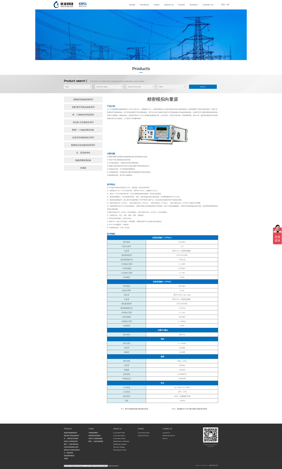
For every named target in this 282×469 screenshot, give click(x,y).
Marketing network (169, 435)
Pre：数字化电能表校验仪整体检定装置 (134, 409)
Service (165, 438)
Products (144, 5)
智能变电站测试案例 (94, 435)
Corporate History (119, 435)
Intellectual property (120, 444)
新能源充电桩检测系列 (83, 99)
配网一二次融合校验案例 (96, 441)
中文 (223, 5)
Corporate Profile (119, 432)
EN (227, 5)
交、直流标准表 (83, 153)
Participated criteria (119, 450)
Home (132, 5)
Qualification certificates (121, 441)
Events (181, 5)
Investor (194, 5)
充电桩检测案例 (93, 432)
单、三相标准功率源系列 (83, 115)
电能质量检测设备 (83, 160)
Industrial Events (143, 435)
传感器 (83, 168)
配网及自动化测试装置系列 (83, 145)
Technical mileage (119, 447)
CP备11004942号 (113, 466)
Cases (156, 5)
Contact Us (208, 5)
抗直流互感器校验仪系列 (83, 137)
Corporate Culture (119, 438)
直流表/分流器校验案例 (95, 438)
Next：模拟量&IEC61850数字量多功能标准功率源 (189, 409)
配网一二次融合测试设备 (83, 130)
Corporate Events (144, 432)
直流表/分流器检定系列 (83, 122)
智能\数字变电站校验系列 (83, 107)
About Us (168, 5)
